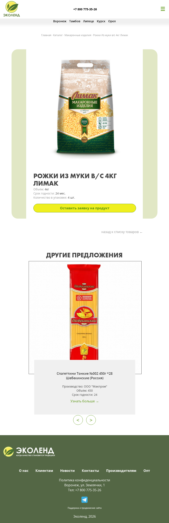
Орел (112, 21)
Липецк (88, 21)
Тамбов (74, 21)
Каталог (58, 35)
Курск (101, 21)
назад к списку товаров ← (122, 232)
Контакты (90, 470)
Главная (46, 35)
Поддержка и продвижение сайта (85, 508)
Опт (146, 470)
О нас (23, 470)
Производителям (121, 470)
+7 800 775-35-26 (85, 9)
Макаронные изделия (78, 35)
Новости (67, 470)
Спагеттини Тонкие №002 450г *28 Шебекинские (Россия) (85, 375)
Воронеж (59, 21)
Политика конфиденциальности (84, 480)
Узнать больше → (84, 401)
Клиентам (44, 470)
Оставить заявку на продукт (84, 208)
